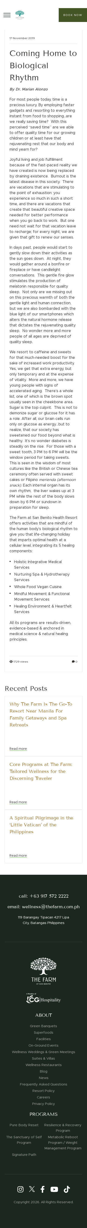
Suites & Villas (43, 1058)
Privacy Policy (43, 1104)
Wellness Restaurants (44, 1065)
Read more (18, 749)
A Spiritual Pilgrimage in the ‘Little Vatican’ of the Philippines (41, 824)
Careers (43, 1097)
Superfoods (43, 1032)
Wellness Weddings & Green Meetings (43, 1052)
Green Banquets (43, 1026)
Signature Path (24, 1155)
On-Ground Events (43, 1045)
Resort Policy (43, 1091)
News (43, 1078)
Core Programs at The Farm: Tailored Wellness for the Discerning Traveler (41, 771)
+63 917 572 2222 (48, 896)
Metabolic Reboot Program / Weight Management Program (62, 1142)
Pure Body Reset (24, 1125)
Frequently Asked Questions (43, 1084)
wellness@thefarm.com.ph (51, 906)
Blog (43, 1071)
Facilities (43, 1039)
